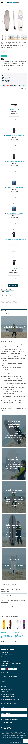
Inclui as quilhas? (6, 596)
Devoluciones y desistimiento (8, 696)
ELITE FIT (6, 732)
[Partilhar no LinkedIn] (15, 302)
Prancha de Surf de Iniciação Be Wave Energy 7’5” (6, 636)
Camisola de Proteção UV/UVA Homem (15, 187)
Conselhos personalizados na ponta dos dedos (12, 679)
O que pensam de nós (6, 689)
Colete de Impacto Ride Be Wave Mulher (15, 161)
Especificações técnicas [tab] (7, 313)
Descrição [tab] (4, 310)
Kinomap (3, 686)
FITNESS (10, 732)
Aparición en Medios (6, 684)
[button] (2, 2)
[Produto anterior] (5, 52)
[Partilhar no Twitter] (7, 302)
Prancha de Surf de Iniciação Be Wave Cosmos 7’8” (21, 636)
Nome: (2, 707)
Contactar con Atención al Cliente (9, 658)
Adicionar (12, 285)
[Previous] (1, 631)
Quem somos (4, 691)
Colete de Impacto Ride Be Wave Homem (15, 135)
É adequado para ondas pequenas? (10, 606)
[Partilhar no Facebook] (5, 302)
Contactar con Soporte (6, 654)
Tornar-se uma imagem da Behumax (10, 699)
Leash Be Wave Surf (14, 109)
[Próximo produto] (2, 52)
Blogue (3, 681)
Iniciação (7, 43)
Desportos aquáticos (11, 42)
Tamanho (14, 137)
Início (2, 42)
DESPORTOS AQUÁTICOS (18, 732)
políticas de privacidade (11, 719)
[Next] (27, 631)
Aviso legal (9, 742)
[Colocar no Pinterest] (13, 302)
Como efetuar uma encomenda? (9, 676)
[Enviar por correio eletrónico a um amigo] (10, 302)
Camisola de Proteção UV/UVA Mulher (14, 213)
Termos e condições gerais (7, 694)
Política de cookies (17, 742)
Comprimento (13, 111)
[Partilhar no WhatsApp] (2, 302)
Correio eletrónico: (5, 713)
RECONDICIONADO (6, 733)
